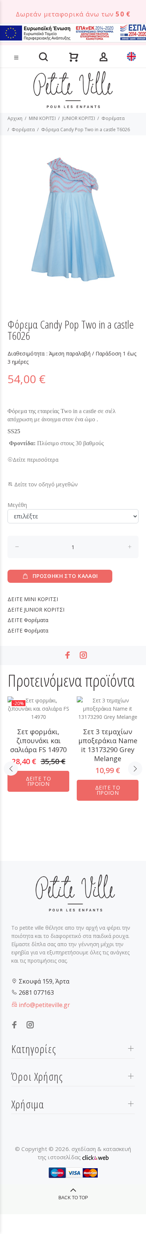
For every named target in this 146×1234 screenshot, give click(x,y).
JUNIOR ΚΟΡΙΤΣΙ (78, 118)
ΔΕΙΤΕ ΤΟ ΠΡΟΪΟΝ (38, 781)
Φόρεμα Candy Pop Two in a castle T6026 (85, 129)
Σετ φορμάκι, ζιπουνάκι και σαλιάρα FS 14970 (38, 740)
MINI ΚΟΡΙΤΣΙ (42, 118)
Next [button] (135, 768)
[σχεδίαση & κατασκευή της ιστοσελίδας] (95, 1157)
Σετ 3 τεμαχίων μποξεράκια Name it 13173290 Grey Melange (107, 745)
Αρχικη (14, 118)
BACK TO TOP (73, 1197)
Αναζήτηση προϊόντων (31, 45)
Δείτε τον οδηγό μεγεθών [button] (45, 484)
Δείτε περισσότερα (35, 459)
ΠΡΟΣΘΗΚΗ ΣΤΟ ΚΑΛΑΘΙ (65, 575)
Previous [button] (11, 768)
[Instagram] (83, 655)
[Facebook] (68, 655)
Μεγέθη (17, 504)
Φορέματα (113, 118)
